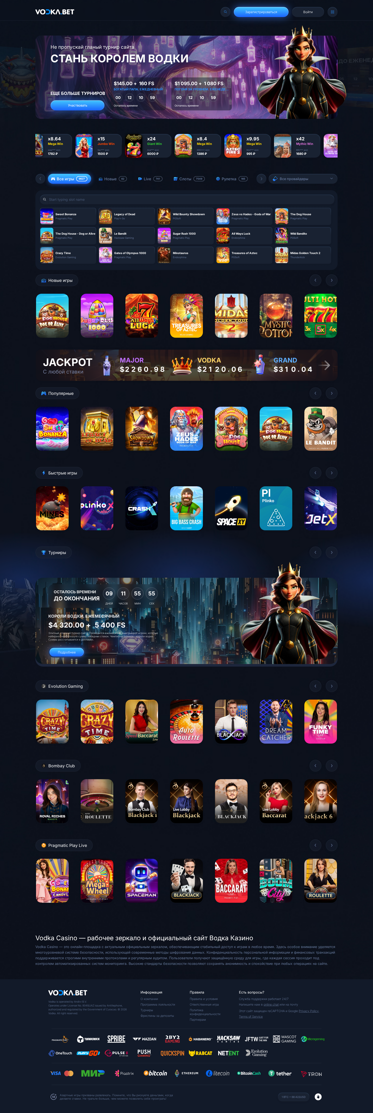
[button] (40, 179)
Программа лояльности (158, 1004)
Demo (52, 341)
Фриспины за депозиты (157, 1015)
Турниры (147, 1010)
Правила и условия (204, 999)
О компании (149, 999)
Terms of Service (251, 1016)
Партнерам (198, 1019)
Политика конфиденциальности (205, 1012)
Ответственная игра (204, 1004)
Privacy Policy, (309, 1011)
